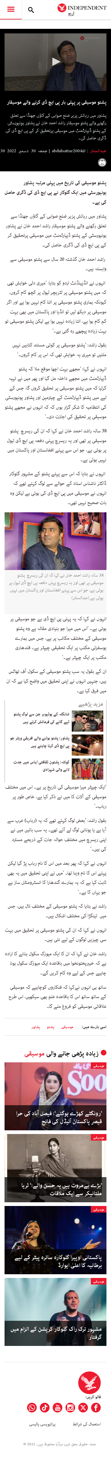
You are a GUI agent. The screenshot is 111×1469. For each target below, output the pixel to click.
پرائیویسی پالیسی (42, 1424)
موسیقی (67, 1027)
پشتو (50, 1027)
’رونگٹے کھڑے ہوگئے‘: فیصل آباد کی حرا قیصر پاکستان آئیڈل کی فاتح (59, 1118)
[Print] (102, 162)
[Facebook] (96, 1407)
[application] (55, 62)
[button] (55, 61)
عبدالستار (97, 151)
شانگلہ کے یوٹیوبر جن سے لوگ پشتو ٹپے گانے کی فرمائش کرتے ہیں (41, 718)
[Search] (31, 9)
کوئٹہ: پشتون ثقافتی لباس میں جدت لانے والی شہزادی (41, 766)
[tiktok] (45, 1407)
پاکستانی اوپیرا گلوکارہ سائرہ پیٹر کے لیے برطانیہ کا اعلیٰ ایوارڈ (58, 1262)
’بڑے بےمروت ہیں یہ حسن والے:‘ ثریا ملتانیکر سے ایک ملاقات (61, 1190)
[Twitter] (83, 1407)
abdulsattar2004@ (69, 151)
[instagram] (70, 1407)
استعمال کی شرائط (87, 1424)
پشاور (35, 1027)
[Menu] (11, 9)
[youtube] (57, 1407)
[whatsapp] (32, 1407)
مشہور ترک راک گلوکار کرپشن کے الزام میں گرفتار (56, 1333)
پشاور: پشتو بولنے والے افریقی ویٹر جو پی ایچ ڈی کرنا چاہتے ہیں (39, 742)
